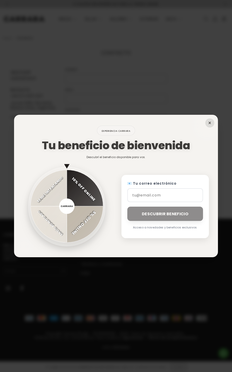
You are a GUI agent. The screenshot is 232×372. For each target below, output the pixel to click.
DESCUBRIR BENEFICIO (165, 214)
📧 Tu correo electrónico (151, 183)
